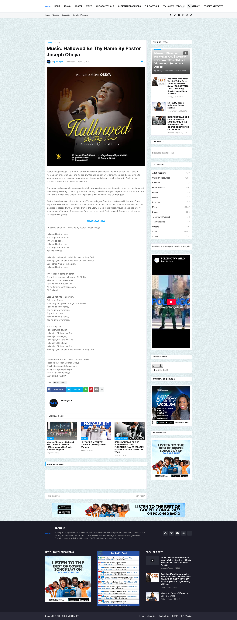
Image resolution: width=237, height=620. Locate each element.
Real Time (118, 605)
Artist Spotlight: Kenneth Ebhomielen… (118, 578)
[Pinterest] (91, 389)
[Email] (96, 389)
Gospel (78, 6)
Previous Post (54, 496)
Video (89, 6)
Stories (171, 212)
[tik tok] (189, 533)
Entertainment (171, 187)
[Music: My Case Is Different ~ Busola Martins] (159, 106)
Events (171, 192)
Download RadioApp (80, 15)
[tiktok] (191, 15)
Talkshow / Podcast (171, 217)
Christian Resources (129, 6)
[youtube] (179, 15)
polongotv (66, 400)
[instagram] (183, 15)
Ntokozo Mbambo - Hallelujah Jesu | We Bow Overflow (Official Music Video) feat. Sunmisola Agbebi (60, 446)
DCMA (175, 616)
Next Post (139, 496)
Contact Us (66, 15)
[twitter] (175, 15)
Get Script (110, 605)
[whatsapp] (187, 15)
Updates (193, 6)
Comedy (171, 182)
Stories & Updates (213, 6)
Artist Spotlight (105, 6)
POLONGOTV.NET (105, 564)
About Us (55, 15)
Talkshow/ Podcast (174, 6)
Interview (171, 202)
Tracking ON (126, 605)
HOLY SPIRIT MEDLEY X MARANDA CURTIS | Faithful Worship (94, 444)
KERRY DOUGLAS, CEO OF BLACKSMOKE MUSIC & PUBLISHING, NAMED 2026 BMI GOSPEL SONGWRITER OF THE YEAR (129, 447)
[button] (182, 6)
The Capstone (152, 6)
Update (171, 226)
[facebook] (170, 15)
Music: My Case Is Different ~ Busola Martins (175, 105)
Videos (171, 236)
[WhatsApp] (85, 389)
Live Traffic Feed (118, 553)
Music (67, 6)
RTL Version (186, 616)
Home (57, 6)
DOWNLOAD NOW (96, 221)
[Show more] (101, 389)
